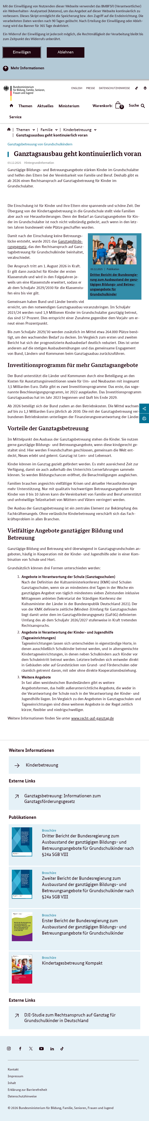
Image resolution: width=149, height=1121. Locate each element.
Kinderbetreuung (77, 129)
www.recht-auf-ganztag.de (92, 718)
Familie (47, 129)
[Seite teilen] (144, 408)
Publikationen (22, 817)
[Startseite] (10, 131)
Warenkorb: (107, 105)
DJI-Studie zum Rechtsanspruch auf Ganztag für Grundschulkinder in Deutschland (70, 1017)
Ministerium (69, 105)
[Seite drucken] (144, 418)
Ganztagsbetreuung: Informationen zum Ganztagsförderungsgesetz (62, 798)
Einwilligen (22, 52)
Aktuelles (45, 105)
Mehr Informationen (27, 67)
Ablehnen (66, 52)
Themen (25, 105)
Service (15, 116)
